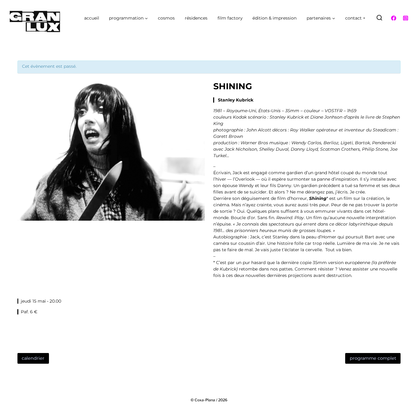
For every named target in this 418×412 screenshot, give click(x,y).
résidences (196, 18)
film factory (230, 18)
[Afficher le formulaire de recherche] (379, 18)
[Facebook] (394, 18)
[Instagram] (405, 18)
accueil (91, 18)
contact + (355, 18)
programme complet (373, 358)
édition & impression (274, 18)
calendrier (33, 358)
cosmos (166, 18)
